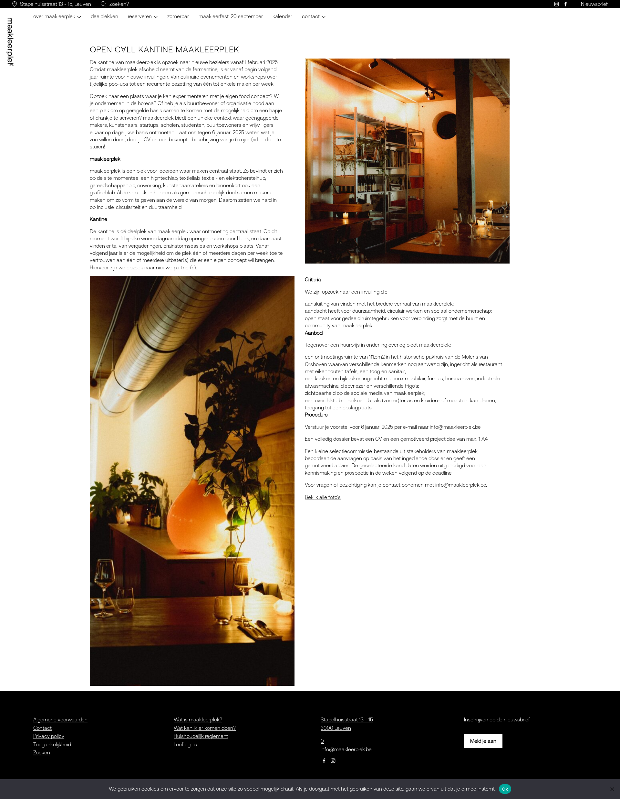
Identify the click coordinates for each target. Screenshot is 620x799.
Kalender (282, 16)
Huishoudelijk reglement (201, 736)
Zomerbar (178, 16)
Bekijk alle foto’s (323, 497)
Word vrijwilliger (324, 13)
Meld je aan (483, 741)
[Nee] (612, 789)
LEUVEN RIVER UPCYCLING (157, 13)
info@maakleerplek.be (346, 749)
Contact (42, 728)
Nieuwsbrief (594, 4)
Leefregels (185, 744)
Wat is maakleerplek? (198, 719)
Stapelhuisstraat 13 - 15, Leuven (55, 4)
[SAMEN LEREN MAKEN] (11, 42)
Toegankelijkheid (52, 744)
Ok (505, 789)
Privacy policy (48, 736)
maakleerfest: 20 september (231, 16)
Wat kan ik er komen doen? (205, 728)
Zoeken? (119, 4)
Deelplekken (104, 16)
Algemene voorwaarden (60, 719)
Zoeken (41, 752)
